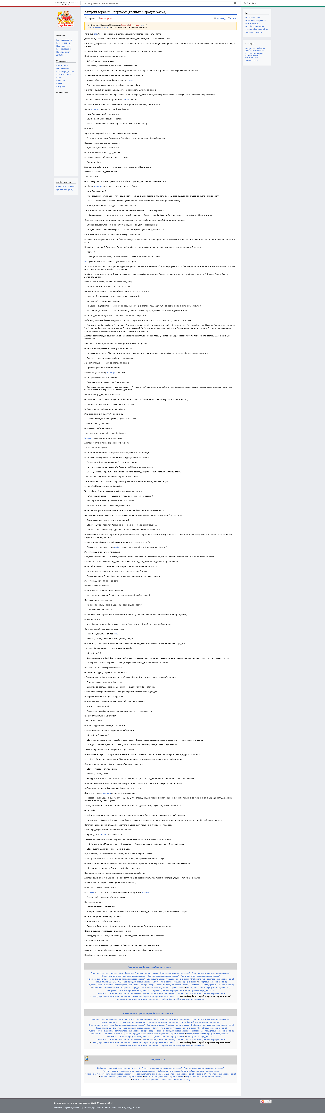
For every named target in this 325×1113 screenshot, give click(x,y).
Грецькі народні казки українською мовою (149, 967)
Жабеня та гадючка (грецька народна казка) (212, 979)
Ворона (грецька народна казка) (163, 976)
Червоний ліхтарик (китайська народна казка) (109, 1073)
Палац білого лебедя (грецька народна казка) (208, 987)
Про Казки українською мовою (95, 1107)
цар (95, 34)
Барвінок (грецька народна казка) (107, 973)
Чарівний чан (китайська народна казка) (164, 1076)
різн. (90, 27)
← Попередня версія (101, 27)
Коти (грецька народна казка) (212, 981)
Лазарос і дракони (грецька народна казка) (168, 984)
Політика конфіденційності (66, 1107)
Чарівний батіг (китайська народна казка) (216, 1073)
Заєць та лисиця (103, 981)
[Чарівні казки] (87, 1060)
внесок (143, 25)
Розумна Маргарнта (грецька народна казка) (129, 990)
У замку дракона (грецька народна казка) (111, 996)
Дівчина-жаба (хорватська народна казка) (204, 1068)
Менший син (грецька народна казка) (166, 987)
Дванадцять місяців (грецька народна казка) (168, 979)
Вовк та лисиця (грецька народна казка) (211, 973)
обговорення (134, 25)
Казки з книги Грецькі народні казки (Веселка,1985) (149, 1013)
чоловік (145, 892)
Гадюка (87, 438)
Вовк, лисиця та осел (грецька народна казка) (124, 976)
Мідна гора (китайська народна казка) (203, 1076)
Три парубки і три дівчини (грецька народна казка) (201, 993)
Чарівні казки (158, 1059)
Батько (127, 99)
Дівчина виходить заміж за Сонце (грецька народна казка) (117, 979)
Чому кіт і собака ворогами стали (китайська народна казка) (161, 1079)
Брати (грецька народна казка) (175, 973)
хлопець (95, 109)
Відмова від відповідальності (126, 1107)
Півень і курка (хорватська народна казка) (162, 1068)
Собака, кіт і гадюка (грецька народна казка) (118, 993)
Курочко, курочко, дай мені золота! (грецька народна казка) (117, 984)
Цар (86, 261)
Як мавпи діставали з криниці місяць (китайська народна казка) (163, 1073)
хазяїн (91, 892)
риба (116, 547)
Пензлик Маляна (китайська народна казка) (121, 1076)
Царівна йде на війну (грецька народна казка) (183, 999)
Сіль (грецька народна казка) (200, 990)
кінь (116, 633)
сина (130, 80)
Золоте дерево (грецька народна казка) (132, 981)
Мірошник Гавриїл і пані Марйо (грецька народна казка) (119, 987)
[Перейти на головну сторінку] (66, 18)
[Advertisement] (66, 133)
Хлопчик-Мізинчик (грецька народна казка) (138, 999)
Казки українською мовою (65, 3)
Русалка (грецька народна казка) (168, 990)
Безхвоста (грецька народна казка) (142, 973)
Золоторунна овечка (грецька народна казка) (175, 981)
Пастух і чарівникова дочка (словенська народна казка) (129, 1071)
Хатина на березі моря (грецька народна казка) (155, 996)
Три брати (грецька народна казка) (158, 993)
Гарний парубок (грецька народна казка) (200, 976)
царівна (104, 834)
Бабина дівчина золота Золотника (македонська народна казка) (188, 1071)
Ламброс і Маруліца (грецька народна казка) (212, 984)
